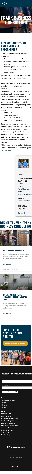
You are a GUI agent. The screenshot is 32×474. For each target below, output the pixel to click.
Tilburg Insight (5, 432)
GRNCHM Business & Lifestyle (10, 425)
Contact (3, 403)
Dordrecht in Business (8, 423)
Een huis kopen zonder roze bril (15, 250)
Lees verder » (7, 264)
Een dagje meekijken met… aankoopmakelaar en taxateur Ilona (15, 297)
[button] (3, 3)
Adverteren (4, 405)
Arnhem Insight (6, 414)
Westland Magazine (7, 435)
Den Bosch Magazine (8, 421)
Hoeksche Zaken (6, 428)
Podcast (3, 407)
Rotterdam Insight (7, 430)
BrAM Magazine (6, 416)
